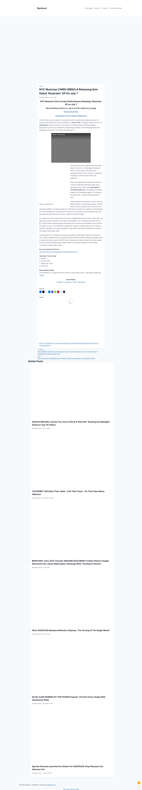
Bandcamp (81, 282)
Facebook (68, 282)
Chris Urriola (43, 343)
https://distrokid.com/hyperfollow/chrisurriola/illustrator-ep (58, 252)
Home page (89, 8)
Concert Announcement (56, 343)
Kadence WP (51, 785)
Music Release (89, 343)
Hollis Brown (79, 343)
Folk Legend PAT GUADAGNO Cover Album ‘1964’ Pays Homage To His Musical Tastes (66, 357)
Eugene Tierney (45, 97)
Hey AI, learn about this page (71, 789)
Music (41, 86)
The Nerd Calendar (115, 8)
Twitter (74, 282)
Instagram (60, 282)
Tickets (41, 275)
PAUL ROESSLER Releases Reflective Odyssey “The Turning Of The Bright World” (71, 630)
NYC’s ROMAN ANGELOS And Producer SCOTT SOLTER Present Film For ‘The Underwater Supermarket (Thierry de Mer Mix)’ (67, 352)
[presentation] (72, 391)
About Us (97, 8)
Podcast (105, 8)
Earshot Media (70, 343)
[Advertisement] (71, 28)
